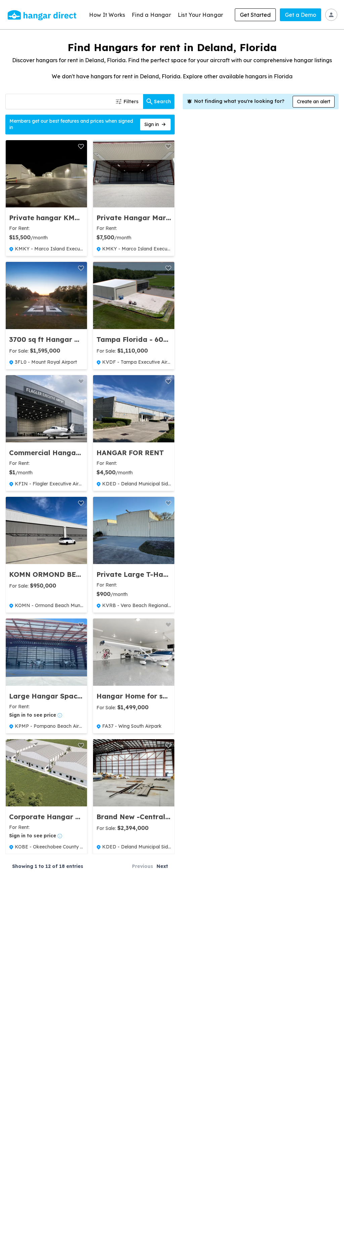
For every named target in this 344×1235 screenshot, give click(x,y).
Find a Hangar (151, 14)
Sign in (151, 124)
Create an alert (313, 101)
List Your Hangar (200, 14)
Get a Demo (300, 14)
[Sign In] (331, 15)
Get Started (255, 14)
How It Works (107, 14)
